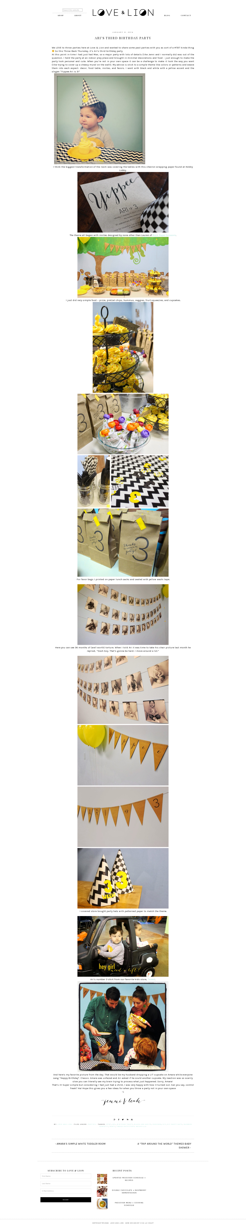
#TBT (108, 1124)
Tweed (151, 979)
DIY (164, 1124)
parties (92, 1124)
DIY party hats (175, 1124)
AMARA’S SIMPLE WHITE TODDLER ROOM (81, 1143)
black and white (142, 1124)
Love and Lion (123, 13)
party (112, 1126)
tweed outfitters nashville (131, 1126)
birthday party (125, 1124)
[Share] (114, 1119)
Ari (114, 1124)
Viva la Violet (147, 1223)
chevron (157, 1124)
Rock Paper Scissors (164, 235)
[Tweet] (122, 1119)
